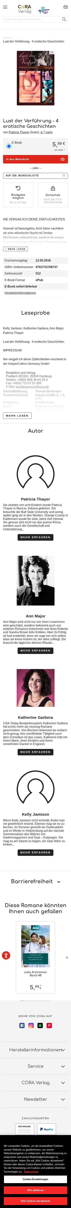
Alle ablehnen (35, 1190)
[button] (35, 175)
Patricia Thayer (19, 132)
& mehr (47, 132)
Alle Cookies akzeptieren (35, 1201)
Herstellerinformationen (20, 292)
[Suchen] (64, 19)
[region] (35, 1171)
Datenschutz (31, 1171)
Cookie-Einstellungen (35, 1179)
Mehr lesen (17, 415)
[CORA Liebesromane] (24, 9)
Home (7, 37)
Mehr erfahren (35, 537)
